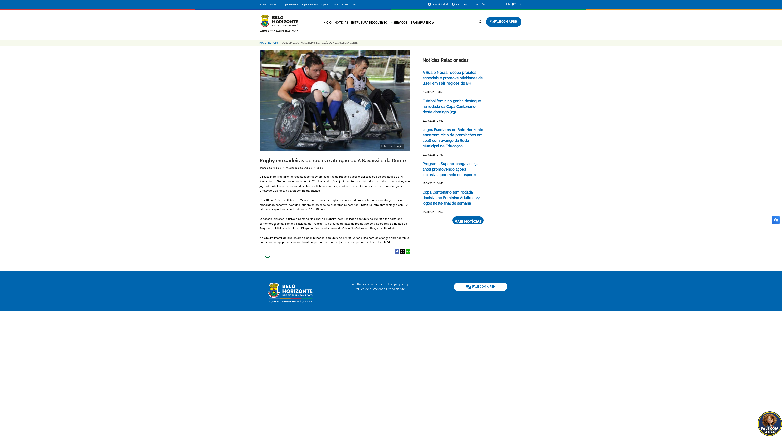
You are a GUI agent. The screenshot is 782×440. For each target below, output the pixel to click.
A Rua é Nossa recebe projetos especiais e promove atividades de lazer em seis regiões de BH (453, 78)
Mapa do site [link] (396, 289)
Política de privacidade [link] (370, 289)
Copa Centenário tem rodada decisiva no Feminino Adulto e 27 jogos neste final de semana (451, 197)
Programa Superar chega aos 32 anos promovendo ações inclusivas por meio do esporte (451, 169)
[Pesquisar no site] (480, 21)
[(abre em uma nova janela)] (402, 251)
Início (327, 22)
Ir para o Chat (349, 4)
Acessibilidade (441, 4)
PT (514, 4)
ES (519, 4)
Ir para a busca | (311, 4)
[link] (480, 287)
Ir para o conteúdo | (271, 4)
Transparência (422, 22)
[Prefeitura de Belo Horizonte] (279, 20)
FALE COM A (483, 286)
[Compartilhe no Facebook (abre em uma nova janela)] (397, 251)
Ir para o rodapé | (331, 4)
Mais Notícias (468, 221)
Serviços (400, 22)
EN (508, 4)
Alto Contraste (464, 4)
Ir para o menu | (292, 4)
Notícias (341, 22)
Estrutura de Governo (369, 22)
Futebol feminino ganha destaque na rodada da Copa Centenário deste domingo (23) (452, 106)
